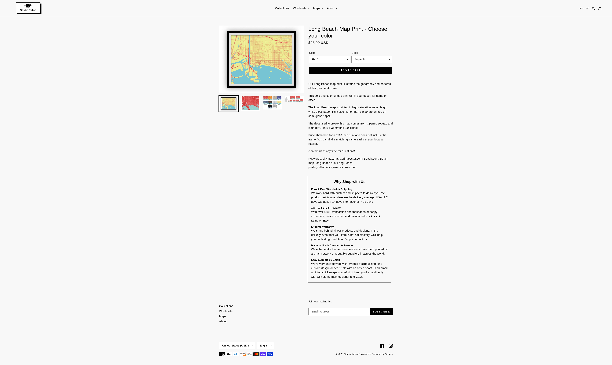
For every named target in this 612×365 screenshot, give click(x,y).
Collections (226, 306)
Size (312, 52)
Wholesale (226, 311)
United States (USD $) (236, 345)
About (223, 321)
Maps (222, 316)
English (264, 345)
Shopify (389, 354)
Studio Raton (351, 354)
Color (354, 52)
